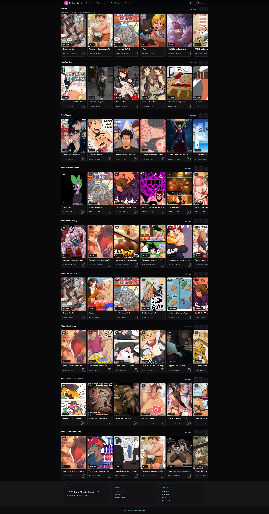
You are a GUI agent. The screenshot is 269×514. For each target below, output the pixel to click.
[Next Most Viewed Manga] (201, 221)
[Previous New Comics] (201, 63)
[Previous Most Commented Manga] (196, 432)
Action (71, 491)
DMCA (164, 498)
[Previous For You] (201, 9)
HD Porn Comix (119, 492)
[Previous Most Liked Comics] (196, 274)
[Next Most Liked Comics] (201, 274)
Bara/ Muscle (80, 492)
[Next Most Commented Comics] (201, 379)
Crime (97, 491)
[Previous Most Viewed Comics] (196, 168)
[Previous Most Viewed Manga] (196, 221)
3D (67, 491)
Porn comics (118, 495)
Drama (79, 496)
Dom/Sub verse (71, 495)
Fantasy (85, 495)
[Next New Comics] (206, 63)
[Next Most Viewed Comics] (201, 168)
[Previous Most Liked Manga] (196, 327)
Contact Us (165, 492)
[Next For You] (206, 9)
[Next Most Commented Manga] (201, 432)
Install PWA (165, 495)
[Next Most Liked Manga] (201, 327)
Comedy (91, 492)
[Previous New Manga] (201, 115)
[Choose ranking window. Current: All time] (206, 169)
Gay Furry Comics (140, 510)
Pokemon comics (119, 498)
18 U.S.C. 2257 (166, 501)
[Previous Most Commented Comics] (196, 379)
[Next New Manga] (206, 115)
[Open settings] (191, 3)
